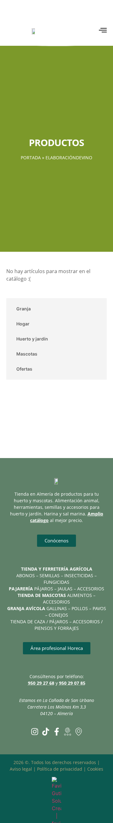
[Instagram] (35, 732)
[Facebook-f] (57, 732)
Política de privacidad (59, 769)
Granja (23, 308)
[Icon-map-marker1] (79, 732)
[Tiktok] (46, 732)
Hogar (23, 323)
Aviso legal (21, 769)
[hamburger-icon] (103, 31)
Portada (31, 158)
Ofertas (24, 369)
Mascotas (26, 353)
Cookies (95, 769)
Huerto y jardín (32, 338)
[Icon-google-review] (68, 732)
